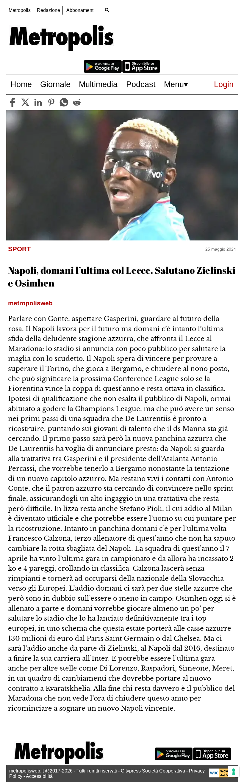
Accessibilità (39, 776)
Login (224, 84)
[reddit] (77, 102)
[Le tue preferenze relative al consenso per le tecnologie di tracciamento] (233, 771)
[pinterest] (51, 102)
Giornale (55, 84)
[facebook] (12, 102)
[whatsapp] (64, 102)
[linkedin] (38, 102)
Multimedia (98, 84)
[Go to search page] (107, 10)
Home (21, 84)
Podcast (141, 84)
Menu (174, 84)
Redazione (48, 10)
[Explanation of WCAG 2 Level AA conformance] (222, 775)
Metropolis (20, 10)
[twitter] (25, 102)
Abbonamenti (80, 10)
